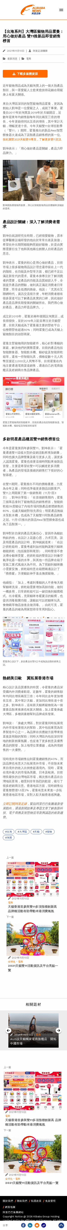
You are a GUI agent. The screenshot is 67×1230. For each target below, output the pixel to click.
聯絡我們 (22, 1201)
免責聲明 (50, 1201)
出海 (9, 831)
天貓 (37, 831)
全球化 (11, 961)
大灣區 (23, 831)
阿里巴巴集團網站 (13, 1212)
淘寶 (9, 837)
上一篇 (10, 857)
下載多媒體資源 (27, 73)
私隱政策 (36, 1201)
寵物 (49, 831)
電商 (28, 58)
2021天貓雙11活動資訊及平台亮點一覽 (31, 1183)
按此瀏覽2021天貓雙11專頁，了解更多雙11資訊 (32, 139)
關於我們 (8, 1201)
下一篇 (10, 916)
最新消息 (12, 58)
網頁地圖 (10, 1207)
